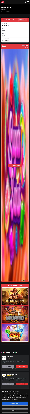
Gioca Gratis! (16, 165)
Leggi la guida (8, 366)
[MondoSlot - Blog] (2, 2)
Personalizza (15, 407)
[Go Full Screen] (5, 46)
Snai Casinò (10, 356)
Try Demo (15, 296)
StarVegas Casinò (12, 374)
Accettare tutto (15, 403)
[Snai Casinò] (4, 359)
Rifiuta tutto (15, 410)
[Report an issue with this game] (3, 46)
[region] (15, 401)
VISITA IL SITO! (22, 366)
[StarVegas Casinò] (4, 376)
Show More (22, 19)
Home (2, 11)
